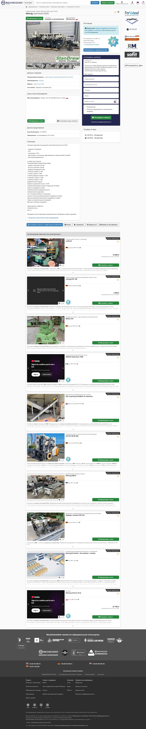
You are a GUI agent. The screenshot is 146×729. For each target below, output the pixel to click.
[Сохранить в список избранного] (115, 12)
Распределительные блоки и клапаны (70, 674)
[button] (143, 2)
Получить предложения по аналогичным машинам (99, 110)
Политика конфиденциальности (101, 122)
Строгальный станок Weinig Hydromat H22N (59, 77)
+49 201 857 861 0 (66, 664)
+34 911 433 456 (34, 666)
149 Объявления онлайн (91, 45)
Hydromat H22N (39, 84)
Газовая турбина (90, 674)
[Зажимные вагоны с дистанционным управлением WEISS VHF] (46, 330)
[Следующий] (78, 45)
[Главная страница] (26, 7)
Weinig (41, 80)
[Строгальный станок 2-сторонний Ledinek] (46, 252)
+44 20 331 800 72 (34, 664)
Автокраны (101, 674)
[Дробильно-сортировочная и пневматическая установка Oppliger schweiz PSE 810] (46, 527)
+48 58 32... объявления (95, 135)
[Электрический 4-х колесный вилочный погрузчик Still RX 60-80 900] (46, 447)
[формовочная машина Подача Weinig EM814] (46, 487)
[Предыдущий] (28, 45)
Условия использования (78, 725)
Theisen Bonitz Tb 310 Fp (49, 674)
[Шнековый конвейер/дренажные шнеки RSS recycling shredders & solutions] (46, 408)
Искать (95, 3)
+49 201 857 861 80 (99, 664)
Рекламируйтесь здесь (133, 65)
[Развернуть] (73, 272)
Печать (68, 225)
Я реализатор (91, 107)
